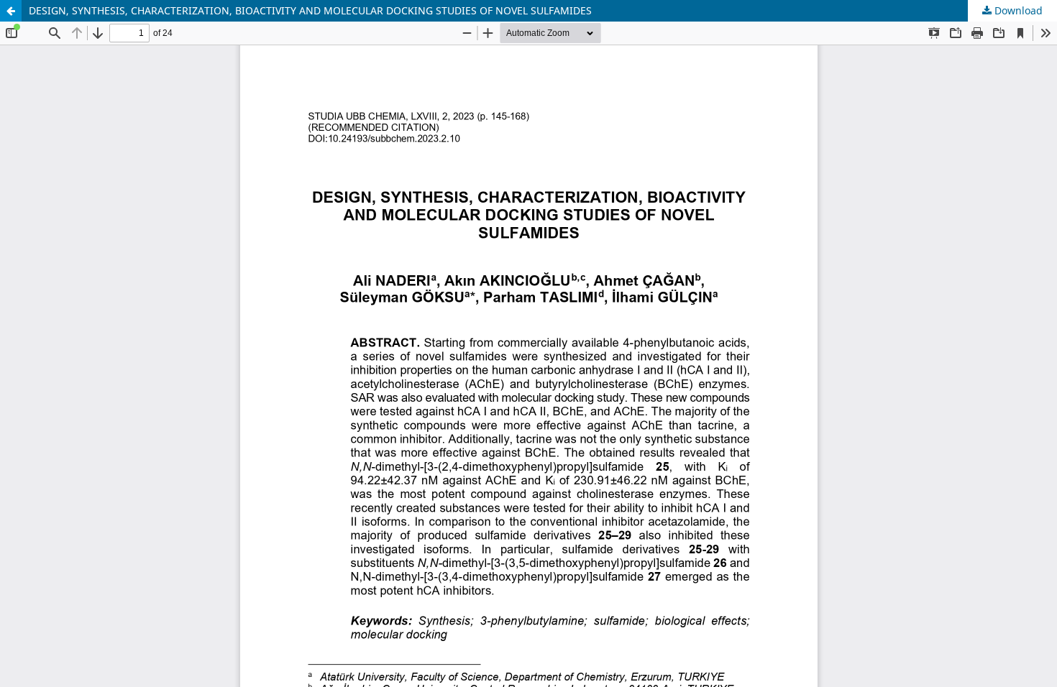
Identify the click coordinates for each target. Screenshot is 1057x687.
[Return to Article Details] (11, 11)
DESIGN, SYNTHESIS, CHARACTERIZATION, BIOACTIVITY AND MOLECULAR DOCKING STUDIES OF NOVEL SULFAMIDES (310, 10)
